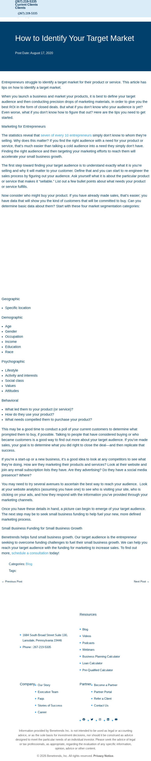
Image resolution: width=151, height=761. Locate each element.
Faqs (41, 698)
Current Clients (26, 4)
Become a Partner (105, 685)
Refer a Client (102, 698)
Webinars (88, 649)
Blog (29, 564)
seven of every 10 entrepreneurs (66, 135)
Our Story (44, 685)
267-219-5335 (42, 647)
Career (42, 712)
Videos (86, 636)
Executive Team (48, 692)
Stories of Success (50, 705)
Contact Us (101, 705)
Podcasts (88, 643)
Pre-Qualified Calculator (97, 670)
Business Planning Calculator (101, 656)
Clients (20, 7)
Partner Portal (103, 692)
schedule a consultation (30, 553)
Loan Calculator (92, 663)
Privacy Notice (103, 755)
